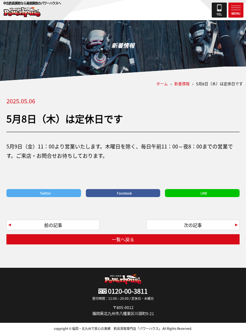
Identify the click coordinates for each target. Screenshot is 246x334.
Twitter (45, 193)
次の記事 (193, 225)
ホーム (162, 83)
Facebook (124, 193)
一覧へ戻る (123, 239)
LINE (204, 193)
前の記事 (53, 225)
